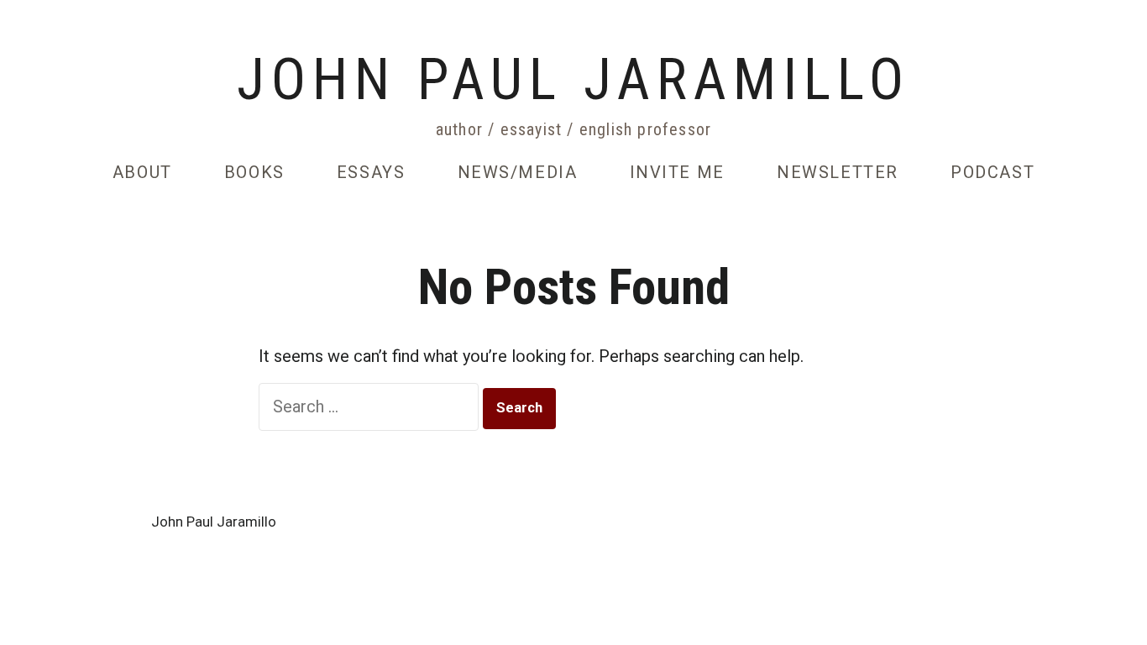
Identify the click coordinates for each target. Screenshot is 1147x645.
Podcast (992, 172)
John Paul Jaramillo (574, 80)
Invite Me (677, 172)
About (142, 172)
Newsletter (837, 172)
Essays (371, 172)
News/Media (518, 172)
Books (254, 172)
